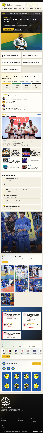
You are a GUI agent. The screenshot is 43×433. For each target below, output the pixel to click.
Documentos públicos (8, 29)
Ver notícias (39, 114)
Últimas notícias (18, 29)
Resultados (15, 8)
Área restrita (20, 420)
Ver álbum (5, 262)
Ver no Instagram (36, 363)
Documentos (10, 8)
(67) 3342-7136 (34, 421)
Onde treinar (37, 8)
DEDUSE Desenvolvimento (37, 431)
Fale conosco (20, 418)
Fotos (23, 8)
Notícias (5, 8)
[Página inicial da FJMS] (5, 401)
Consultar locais (6, 356)
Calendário (31, 8)
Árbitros (27, 8)
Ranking (20, 8)
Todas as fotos (11, 262)
